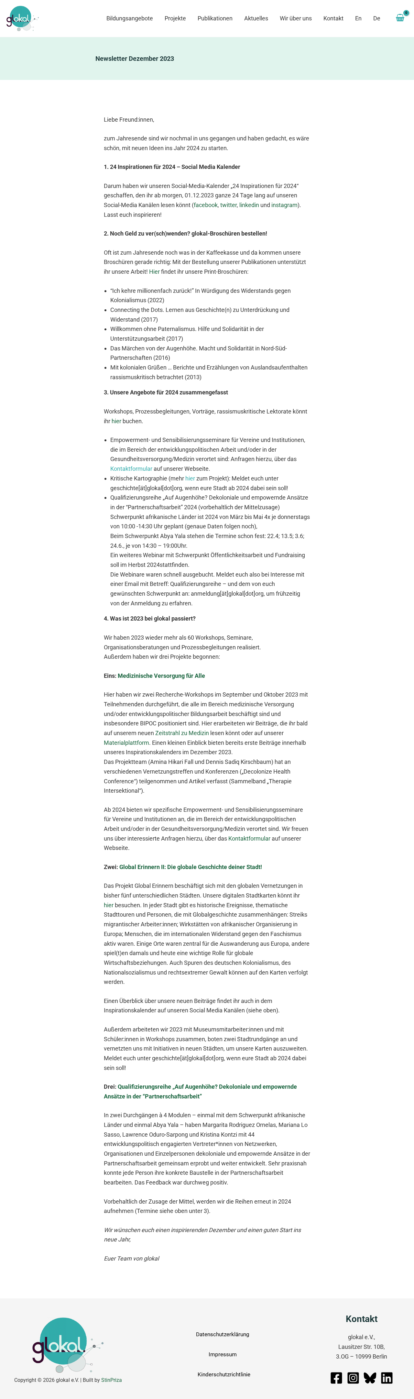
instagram (284, 205)
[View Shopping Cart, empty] (400, 18)
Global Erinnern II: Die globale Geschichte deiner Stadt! (190, 867)
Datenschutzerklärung (222, 1334)
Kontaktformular (131, 468)
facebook (206, 205)
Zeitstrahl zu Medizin (182, 733)
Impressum (223, 1354)
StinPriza (111, 1380)
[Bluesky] (370, 1377)
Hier (154, 271)
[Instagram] (353, 1377)
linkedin (249, 205)
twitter (228, 205)
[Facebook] (336, 1377)
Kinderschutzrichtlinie (224, 1374)
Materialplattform (126, 742)
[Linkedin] (386, 1377)
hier (116, 421)
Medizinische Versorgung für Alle (161, 675)
